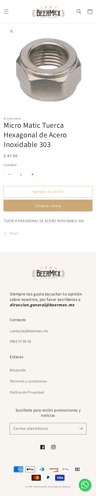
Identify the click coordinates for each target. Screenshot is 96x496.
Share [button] (13, 233)
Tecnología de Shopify (59, 486)
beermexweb (40, 486)
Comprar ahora (48, 205)
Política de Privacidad (27, 392)
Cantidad (10, 165)
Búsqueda (18, 370)
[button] (6, 11)
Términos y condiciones (28, 381)
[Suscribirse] (80, 428)
